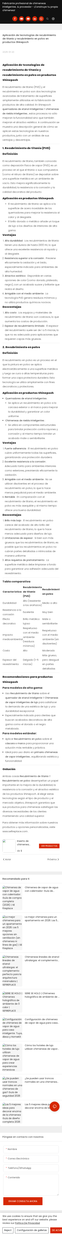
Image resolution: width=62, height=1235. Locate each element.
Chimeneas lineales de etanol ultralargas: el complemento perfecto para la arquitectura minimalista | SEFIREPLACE (42, 958)
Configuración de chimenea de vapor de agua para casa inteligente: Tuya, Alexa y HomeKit (41, 1021)
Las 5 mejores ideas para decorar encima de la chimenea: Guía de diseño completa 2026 (40, 1106)
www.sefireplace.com (15, 831)
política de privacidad (27, 1223)
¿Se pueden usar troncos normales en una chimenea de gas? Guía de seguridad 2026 (41, 1080)
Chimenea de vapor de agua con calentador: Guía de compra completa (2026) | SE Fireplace (42, 889)
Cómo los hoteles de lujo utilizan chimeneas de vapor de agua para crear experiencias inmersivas (41, 1047)
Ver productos (49, 845)
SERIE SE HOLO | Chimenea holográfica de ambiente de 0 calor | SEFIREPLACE (42, 995)
